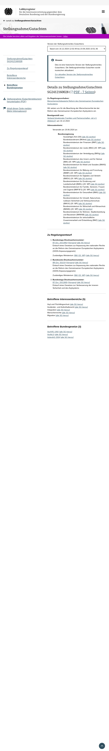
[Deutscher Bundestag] (10, 11)
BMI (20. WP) (80, 255)
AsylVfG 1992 (53, 332)
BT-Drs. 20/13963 (60, 243)
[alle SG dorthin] (89, 137)
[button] (103, 11)
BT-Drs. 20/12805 (60, 282)
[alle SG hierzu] (83, 243)
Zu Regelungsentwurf (17, 68)
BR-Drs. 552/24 (59, 262)
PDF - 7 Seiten (84, 92)
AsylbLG (50, 334)
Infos (65, 36)
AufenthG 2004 (53, 337)
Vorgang (72, 243)
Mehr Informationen (17, 111)
